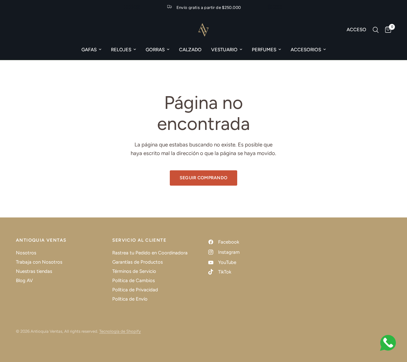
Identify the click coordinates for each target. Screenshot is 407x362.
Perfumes (264, 50)
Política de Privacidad (135, 290)
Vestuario (224, 50)
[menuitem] (91, 50)
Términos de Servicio (134, 271)
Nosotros (26, 253)
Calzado (190, 50)
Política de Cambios (133, 280)
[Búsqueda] (375, 30)
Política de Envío (130, 299)
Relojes (121, 50)
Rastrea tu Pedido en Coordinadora (150, 253)
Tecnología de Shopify (120, 331)
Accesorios (306, 50)
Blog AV (24, 280)
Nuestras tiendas (34, 271)
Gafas (89, 50)
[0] (386, 30)
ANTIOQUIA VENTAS (41, 240)
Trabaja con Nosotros (39, 262)
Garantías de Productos (137, 262)
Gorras (155, 50)
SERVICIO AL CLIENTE (139, 240)
